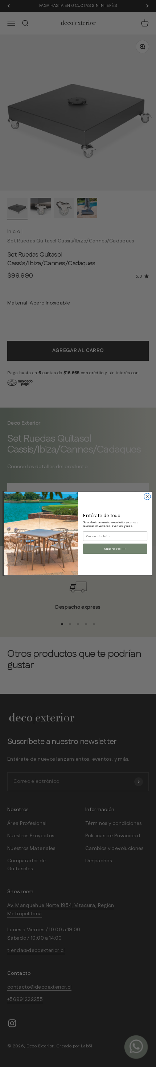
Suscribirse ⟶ (115, 549)
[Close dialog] (147, 496)
